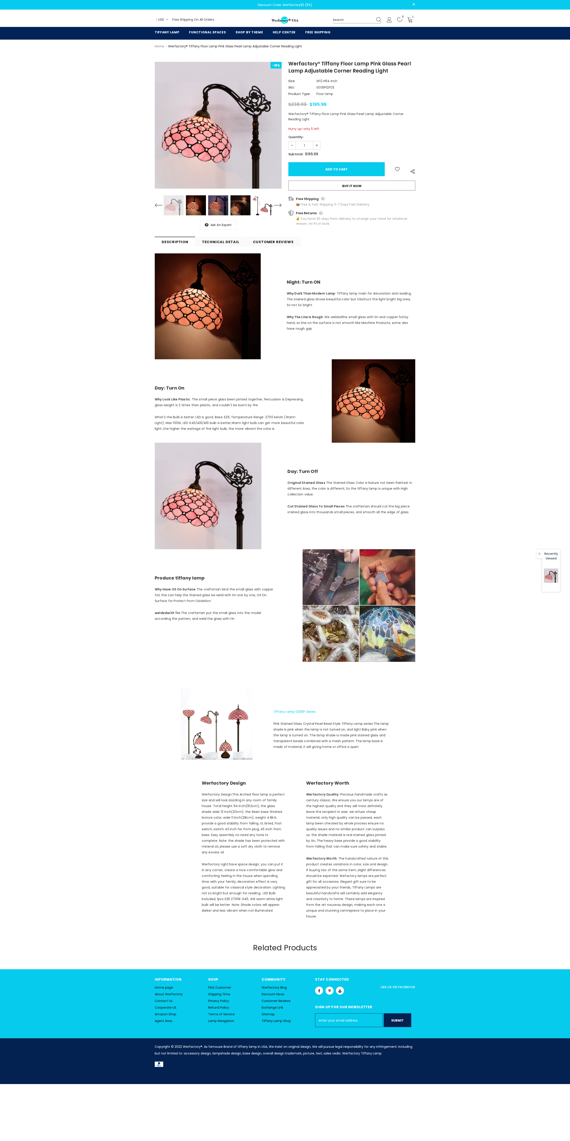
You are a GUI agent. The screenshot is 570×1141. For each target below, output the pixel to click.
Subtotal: (295, 154)
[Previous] (161, 205)
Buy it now (352, 186)
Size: (291, 81)
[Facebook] (319, 991)
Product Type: (299, 94)
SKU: (291, 87)
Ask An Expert (221, 225)
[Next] (275, 205)
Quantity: (295, 137)
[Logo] (285, 20)
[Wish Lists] (397, 169)
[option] (218, 125)
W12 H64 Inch (326, 81)
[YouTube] (340, 991)
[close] (413, 4)
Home (159, 46)
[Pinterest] (330, 991)
